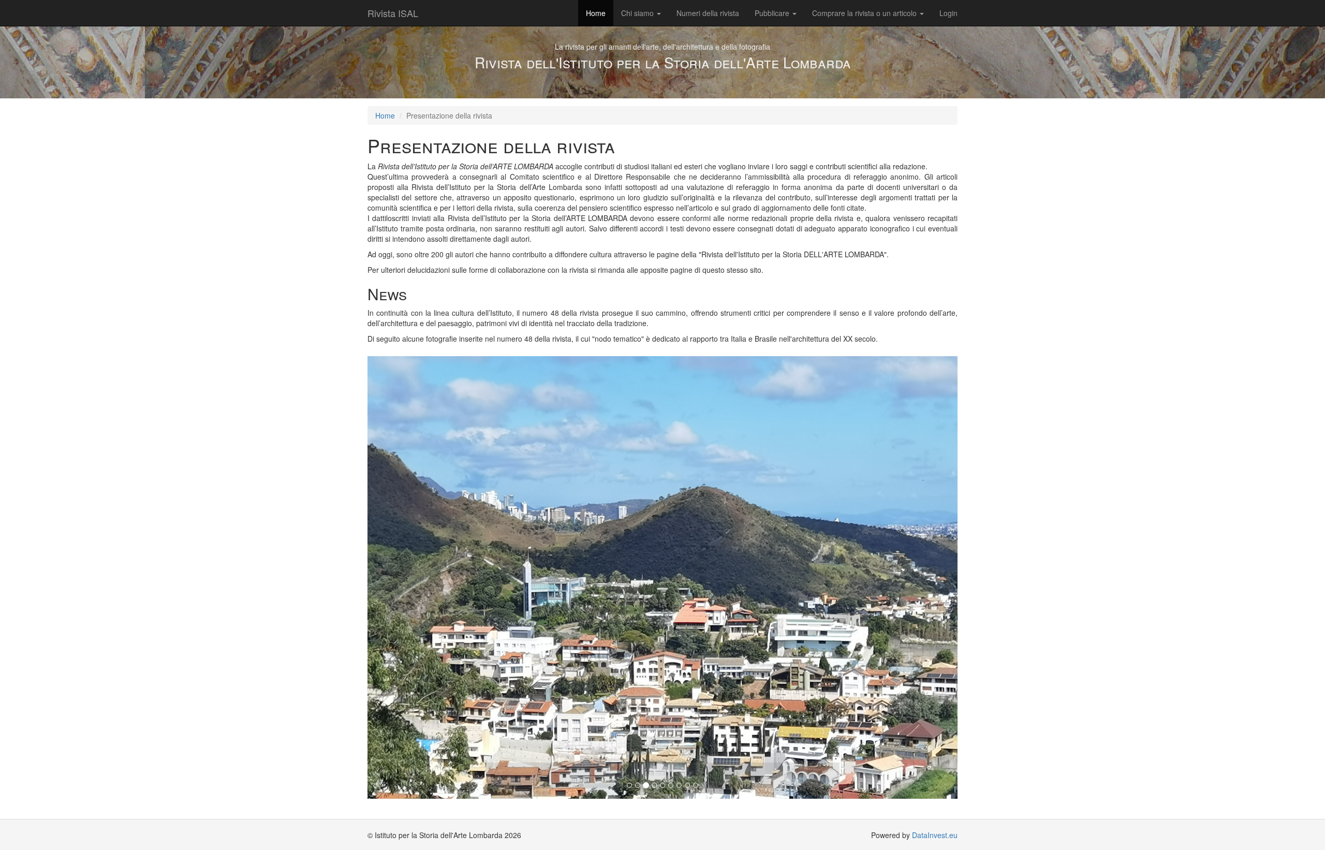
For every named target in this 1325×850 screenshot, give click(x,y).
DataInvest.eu (935, 835)
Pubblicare (773, 13)
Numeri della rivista (707, 13)
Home (596, 13)
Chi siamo (638, 13)
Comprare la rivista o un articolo (865, 13)
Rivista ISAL (392, 13)
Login (948, 13)
